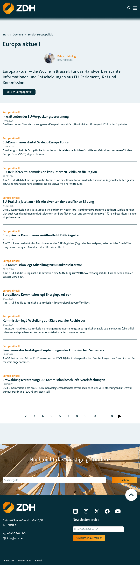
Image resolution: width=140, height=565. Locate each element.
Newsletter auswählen (88, 538)
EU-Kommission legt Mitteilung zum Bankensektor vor (42, 265)
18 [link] (111, 416)
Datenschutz (24, 560)
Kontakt (39, 560)
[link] (119, 416)
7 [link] (68, 416)
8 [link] (77, 416)
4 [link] (43, 416)
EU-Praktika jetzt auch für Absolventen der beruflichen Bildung (48, 201)
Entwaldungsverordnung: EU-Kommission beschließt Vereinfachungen (54, 380)
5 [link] (51, 416)
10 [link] (94, 416)
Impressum (8, 560)
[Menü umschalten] (132, 8)
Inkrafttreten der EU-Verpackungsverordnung (36, 116)
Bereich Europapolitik (40, 34)
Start (6, 34)
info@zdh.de (15, 538)
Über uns (18, 34)
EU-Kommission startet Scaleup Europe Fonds (36, 142)
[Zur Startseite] (19, 8)
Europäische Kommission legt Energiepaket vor (37, 294)
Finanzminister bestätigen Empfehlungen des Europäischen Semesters (53, 350)
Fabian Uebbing (66, 56)
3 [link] (34, 416)
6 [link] (60, 416)
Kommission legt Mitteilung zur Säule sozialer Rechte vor (44, 320)
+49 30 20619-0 (16, 533)
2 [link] (26, 416)
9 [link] (85, 416)
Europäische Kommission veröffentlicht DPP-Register (41, 235)
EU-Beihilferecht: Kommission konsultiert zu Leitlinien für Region (50, 172)
